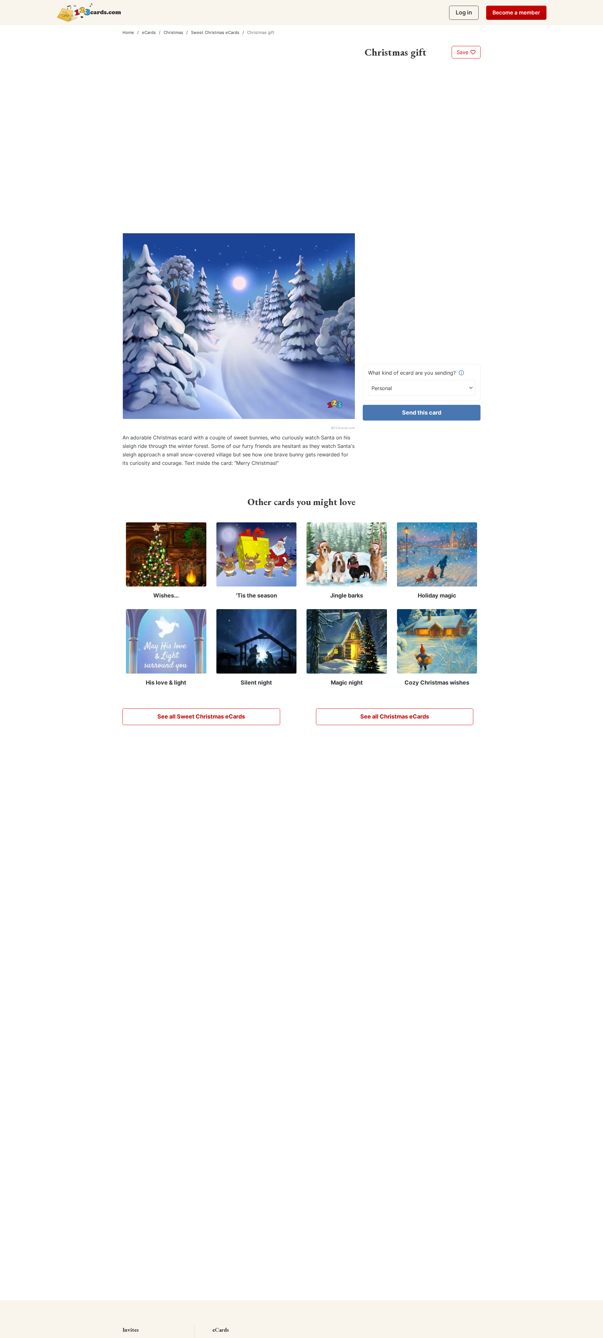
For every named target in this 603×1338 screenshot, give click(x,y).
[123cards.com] (89, 12)
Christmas (173, 32)
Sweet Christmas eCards (215, 32)
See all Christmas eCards (394, 716)
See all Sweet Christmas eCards (201, 716)
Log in (464, 12)
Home (128, 32)
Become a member (516, 12)
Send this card (421, 412)
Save (463, 52)
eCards (149, 32)
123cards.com (344, 428)
